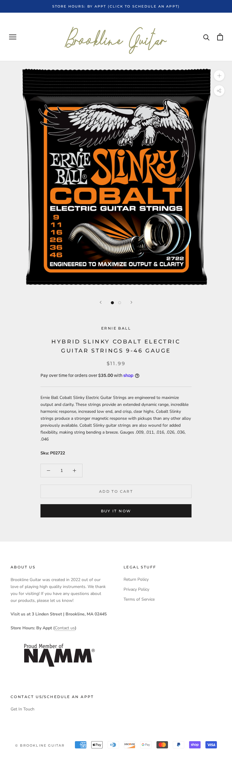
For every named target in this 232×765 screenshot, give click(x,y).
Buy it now (116, 511)
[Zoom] (219, 75)
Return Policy (136, 579)
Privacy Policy (136, 589)
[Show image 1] (112, 302)
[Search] (206, 37)
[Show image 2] (119, 302)
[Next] (131, 302)
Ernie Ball (116, 328)
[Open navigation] (12, 37)
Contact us (65, 628)
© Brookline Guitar (40, 745)
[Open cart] (220, 36)
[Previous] (101, 302)
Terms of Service (139, 599)
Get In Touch (22, 709)
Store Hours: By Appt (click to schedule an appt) (116, 6)
